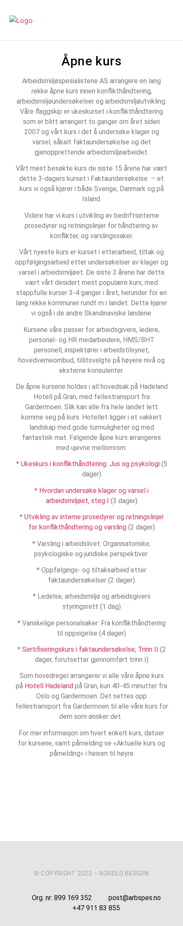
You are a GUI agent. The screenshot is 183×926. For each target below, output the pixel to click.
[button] (168, 20)
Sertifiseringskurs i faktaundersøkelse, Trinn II (91, 649)
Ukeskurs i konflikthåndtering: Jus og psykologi (90, 464)
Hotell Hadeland (50, 686)
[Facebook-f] (75, 857)
